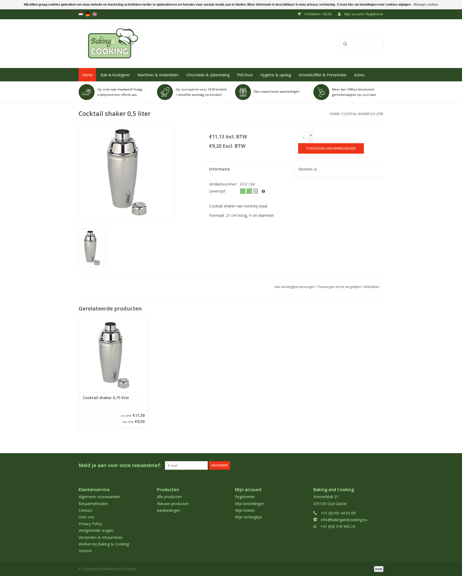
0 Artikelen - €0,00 (318, 14)
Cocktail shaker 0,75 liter (106, 397)
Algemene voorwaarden (99, 496)
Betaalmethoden (93, 503)
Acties (359, 74)
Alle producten (169, 496)
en (95, 14)
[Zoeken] (343, 44)
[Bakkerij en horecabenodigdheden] (169, 43)
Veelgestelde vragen (96, 530)
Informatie (219, 169)
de (88, 14)
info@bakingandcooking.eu (344, 519)
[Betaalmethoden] (377, 568)
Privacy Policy (90, 523)
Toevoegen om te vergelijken (339, 287)
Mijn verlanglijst (248, 517)
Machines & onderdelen (158, 74)
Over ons (86, 517)
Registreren (245, 496)
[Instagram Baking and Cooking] (379, 465)
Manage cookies (426, 4)
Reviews (307, 169)
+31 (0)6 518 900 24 (337, 526)
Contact (85, 510)
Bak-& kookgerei (115, 74)
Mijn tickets (245, 510)
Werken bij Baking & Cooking (104, 544)
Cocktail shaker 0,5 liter (362, 114)
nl (81, 14)
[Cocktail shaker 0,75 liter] (114, 355)
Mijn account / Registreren (363, 14)
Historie (85, 550)
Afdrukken (371, 287)
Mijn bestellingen (249, 503)
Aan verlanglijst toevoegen (295, 287)
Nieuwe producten (173, 503)
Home (87, 74)
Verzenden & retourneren (100, 537)
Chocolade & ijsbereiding (207, 74)
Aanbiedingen (168, 510)
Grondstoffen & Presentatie (322, 74)
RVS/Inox (245, 74)
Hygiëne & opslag (275, 74)
